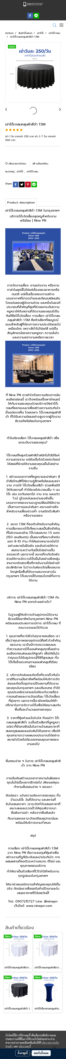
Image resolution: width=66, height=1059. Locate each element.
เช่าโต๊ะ (20, 171)
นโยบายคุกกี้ (25, 1046)
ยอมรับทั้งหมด (41, 1053)
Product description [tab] (21, 202)
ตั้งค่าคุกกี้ (23, 1053)
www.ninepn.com (39, 905)
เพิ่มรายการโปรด (17, 164)
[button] (53, 25)
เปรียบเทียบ (41, 164)
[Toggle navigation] (61, 25)
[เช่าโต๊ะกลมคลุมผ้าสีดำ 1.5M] (33, 72)
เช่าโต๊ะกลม (32, 171)
